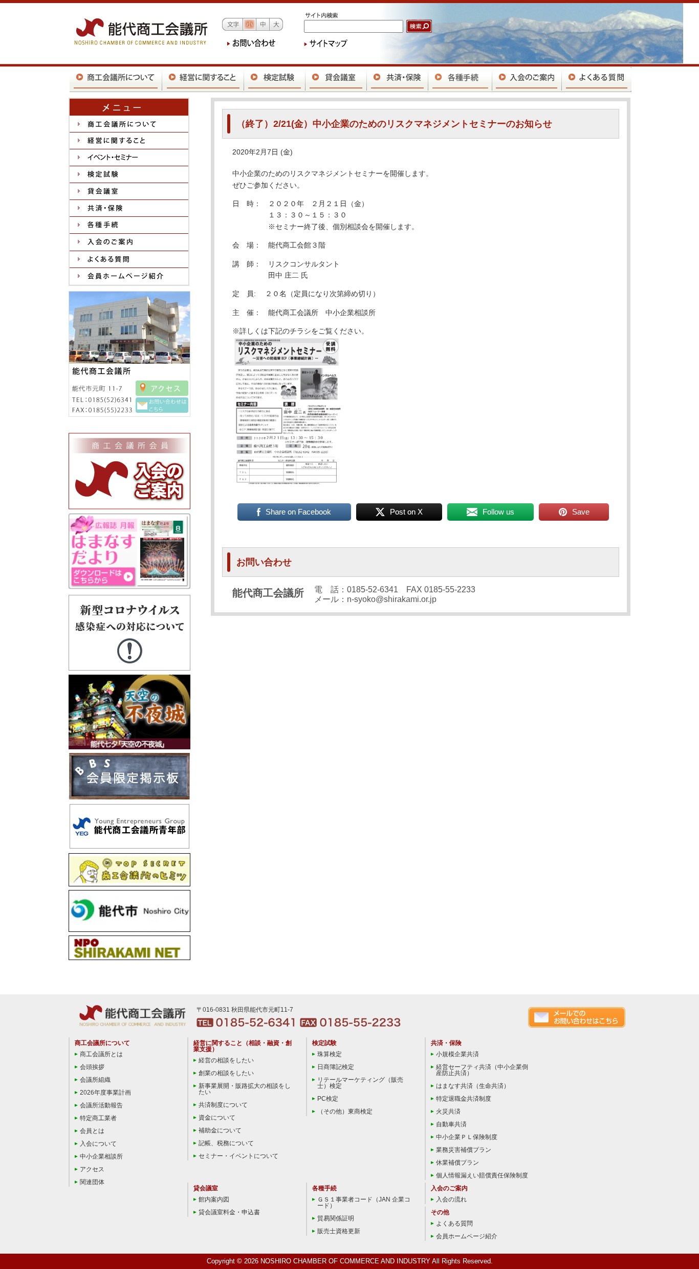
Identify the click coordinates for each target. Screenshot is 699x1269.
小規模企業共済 (457, 1054)
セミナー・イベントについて (238, 1156)
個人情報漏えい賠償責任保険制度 (482, 1175)
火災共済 (448, 1111)
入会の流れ (451, 1199)
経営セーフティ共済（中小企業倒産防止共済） (482, 1070)
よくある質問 (454, 1223)
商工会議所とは (101, 1054)
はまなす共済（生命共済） (473, 1085)
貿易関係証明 (335, 1218)
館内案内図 (214, 1199)
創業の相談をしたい (226, 1073)
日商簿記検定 (335, 1067)
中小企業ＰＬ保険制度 (466, 1137)
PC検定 (327, 1098)
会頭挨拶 (92, 1067)
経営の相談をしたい (226, 1060)
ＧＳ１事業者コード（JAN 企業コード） (363, 1202)
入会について (98, 1143)
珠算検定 (329, 1054)
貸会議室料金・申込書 (229, 1212)
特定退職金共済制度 (463, 1098)
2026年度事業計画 (105, 1092)
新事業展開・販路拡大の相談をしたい (245, 1089)
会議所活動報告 (101, 1105)
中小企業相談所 (101, 1156)
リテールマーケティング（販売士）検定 (360, 1082)
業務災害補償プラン (463, 1149)
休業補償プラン (457, 1162)
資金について (217, 1117)
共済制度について (223, 1104)
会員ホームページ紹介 (466, 1236)
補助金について (220, 1130)
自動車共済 (451, 1124)
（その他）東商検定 (345, 1111)
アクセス (92, 1169)
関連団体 (92, 1182)
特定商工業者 (98, 1118)
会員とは (92, 1130)
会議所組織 (95, 1079)
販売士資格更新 (338, 1231)
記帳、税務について (226, 1143)
